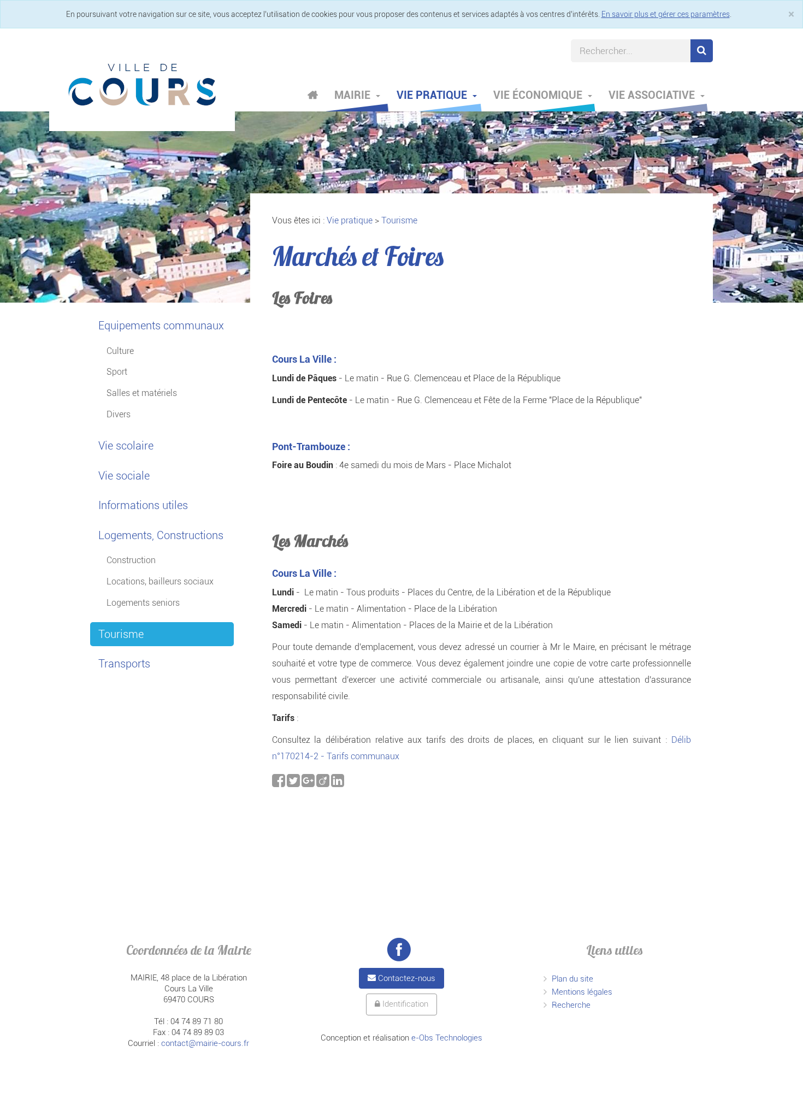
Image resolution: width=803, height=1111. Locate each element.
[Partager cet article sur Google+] (309, 783)
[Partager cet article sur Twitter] (294, 783)
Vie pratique (433, 95)
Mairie (353, 95)
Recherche (571, 1005)
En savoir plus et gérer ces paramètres (665, 14)
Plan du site (572, 979)
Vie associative (653, 95)
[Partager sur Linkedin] (337, 783)
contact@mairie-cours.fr (205, 1043)
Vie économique (539, 95)
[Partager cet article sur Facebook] (279, 783)
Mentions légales (582, 992)
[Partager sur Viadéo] (323, 783)
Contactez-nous (405, 978)
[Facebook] (399, 949)
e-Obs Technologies (446, 1038)
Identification (404, 1004)
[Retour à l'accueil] (142, 85)
